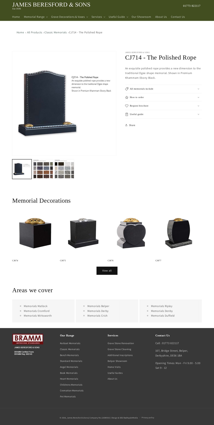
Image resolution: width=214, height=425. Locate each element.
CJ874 (15, 260)
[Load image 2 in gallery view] (43, 169)
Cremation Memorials (72, 390)
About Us (112, 378)
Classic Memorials (55, 32)
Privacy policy (148, 417)
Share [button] (132, 124)
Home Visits (114, 366)
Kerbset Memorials (70, 343)
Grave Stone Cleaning (119, 349)
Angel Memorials (69, 366)
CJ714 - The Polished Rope (85, 32)
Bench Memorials (69, 355)
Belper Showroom (117, 360)
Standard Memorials (71, 360)
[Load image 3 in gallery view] (64, 169)
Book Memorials (69, 372)
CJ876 (111, 260)
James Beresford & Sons (77, 418)
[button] (35, 17)
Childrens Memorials (71, 384)
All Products (34, 32)
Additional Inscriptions (120, 355)
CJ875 (63, 260)
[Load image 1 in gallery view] (22, 169)
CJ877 (158, 260)
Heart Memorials (69, 378)
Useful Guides (115, 372)
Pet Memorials (68, 396)
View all (107, 270)
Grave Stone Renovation (121, 343)
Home (20, 32)
